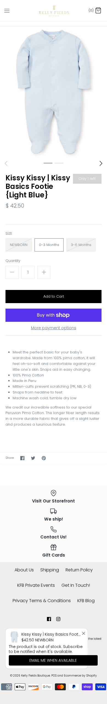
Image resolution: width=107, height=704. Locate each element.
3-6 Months (81, 244)
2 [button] (59, 163)
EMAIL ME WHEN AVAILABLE (53, 660)
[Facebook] (49, 619)
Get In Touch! (75, 585)
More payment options (53, 328)
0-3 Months (49, 244)
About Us (24, 570)
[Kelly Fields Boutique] (53, 11)
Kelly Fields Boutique (35, 676)
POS (54, 676)
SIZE (8, 233)
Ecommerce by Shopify (80, 676)
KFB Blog (86, 600)
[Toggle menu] (7, 10)
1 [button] (48, 163)
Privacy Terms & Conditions (42, 600)
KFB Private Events (36, 585)
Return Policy (79, 570)
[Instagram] (58, 619)
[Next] (101, 163)
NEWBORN (18, 244)
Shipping (49, 570)
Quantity (12, 260)
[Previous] (6, 163)
